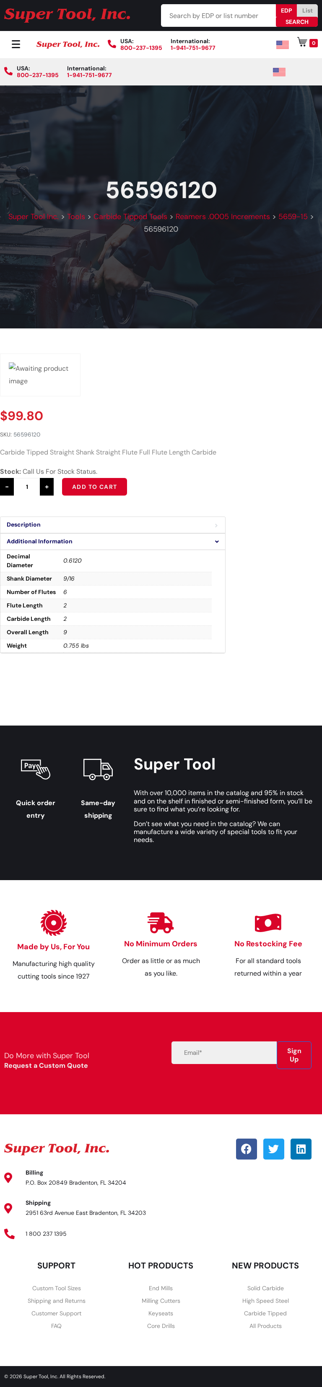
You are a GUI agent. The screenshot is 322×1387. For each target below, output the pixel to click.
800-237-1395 (141, 48)
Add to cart (94, 487)
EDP (286, 10)
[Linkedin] (301, 1149)
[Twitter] (273, 1149)
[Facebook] (246, 1149)
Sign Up (294, 1055)
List (307, 10)
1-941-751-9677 (193, 48)
